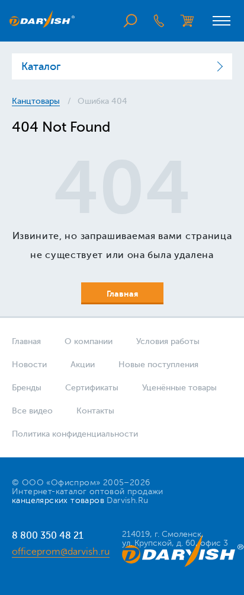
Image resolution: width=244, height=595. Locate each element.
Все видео (32, 410)
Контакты (95, 410)
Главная (26, 341)
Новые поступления (158, 364)
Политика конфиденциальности (75, 433)
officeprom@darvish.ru (61, 551)
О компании (89, 341)
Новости (29, 364)
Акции (82, 364)
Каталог (40, 66)
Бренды (26, 387)
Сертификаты (91, 387)
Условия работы (168, 341)
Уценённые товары (179, 387)
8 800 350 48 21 (48, 535)
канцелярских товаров (58, 500)
